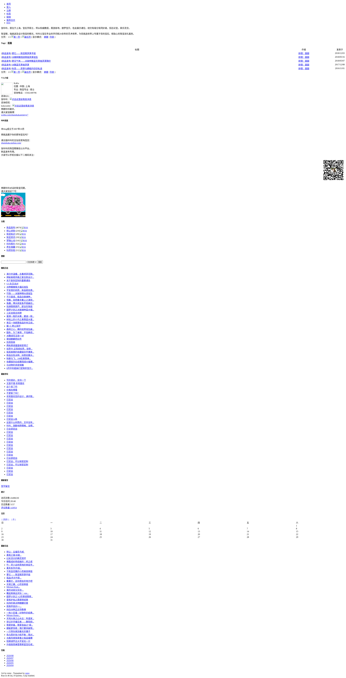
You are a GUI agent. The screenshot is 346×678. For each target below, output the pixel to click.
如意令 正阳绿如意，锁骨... (19, 349)
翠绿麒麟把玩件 (14, 339)
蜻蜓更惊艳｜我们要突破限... (20, 628)
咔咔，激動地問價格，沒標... (20, 426)
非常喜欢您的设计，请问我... (20, 396)
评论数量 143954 (9, 508)
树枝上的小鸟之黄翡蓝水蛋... (20, 319)
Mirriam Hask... (13, 587)
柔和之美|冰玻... (13, 555)
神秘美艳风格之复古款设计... (20, 277)
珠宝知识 (10, 234)
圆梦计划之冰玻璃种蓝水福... (20, 310)
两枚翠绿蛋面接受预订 (17, 345)
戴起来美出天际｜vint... (17, 593)
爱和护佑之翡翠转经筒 (17, 600)
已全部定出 (11, 429)
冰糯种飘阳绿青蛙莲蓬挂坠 (25, 57)
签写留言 (5, 486)
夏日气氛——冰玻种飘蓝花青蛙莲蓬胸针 (31, 61)
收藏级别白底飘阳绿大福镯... (20, 362)
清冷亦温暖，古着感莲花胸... (20, 274)
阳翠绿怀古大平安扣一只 (18, 641)
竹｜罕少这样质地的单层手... (20, 565)
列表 (52, 37)
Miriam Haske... (13, 615)
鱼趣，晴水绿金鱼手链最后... (20, 303)
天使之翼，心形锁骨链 (17, 584)
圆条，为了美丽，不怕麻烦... (20, 332)
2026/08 (10, 655)
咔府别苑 (10, 250)
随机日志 (4, 268)
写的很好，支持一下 (16, 380)
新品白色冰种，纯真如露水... (20, 355)
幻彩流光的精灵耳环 (16, 558)
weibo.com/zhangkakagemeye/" (14, 115)
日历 (3, 514)
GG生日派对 (12, 284)
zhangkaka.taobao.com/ (11, 143)
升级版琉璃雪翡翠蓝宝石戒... (20, 644)
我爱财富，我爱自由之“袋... (19, 625)
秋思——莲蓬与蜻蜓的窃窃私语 (27, 68)
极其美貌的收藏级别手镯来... (20, 352)
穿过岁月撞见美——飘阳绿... (20, 622)
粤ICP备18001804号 (10, 670)
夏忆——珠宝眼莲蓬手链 (24, 53)
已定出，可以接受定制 (17, 461)
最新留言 (4, 480)
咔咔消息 (4, 121)
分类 (3, 221)
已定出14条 (11, 419)
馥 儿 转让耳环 (13, 326)
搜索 (3, 256)
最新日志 (4, 546)
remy (27, 673)
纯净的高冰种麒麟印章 (17, 603)
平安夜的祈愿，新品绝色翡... (20, 290)
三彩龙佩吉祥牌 (14, 313)
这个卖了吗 (11, 387)
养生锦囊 (10, 247)
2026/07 (10, 658)
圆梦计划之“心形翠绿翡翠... (19, 596)
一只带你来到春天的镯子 (18, 631)
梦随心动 (10, 240)
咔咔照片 (10, 244)
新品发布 (6, 53)
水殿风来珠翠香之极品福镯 (19, 638)
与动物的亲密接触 (15, 365)
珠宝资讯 (10, 237)
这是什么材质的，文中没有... (20, 422)
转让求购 (10, 231)
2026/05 (10, 663)
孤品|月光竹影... (13, 578)
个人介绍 (4, 78)
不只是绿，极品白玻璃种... (19, 297)
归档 (3, 650)
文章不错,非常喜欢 (15, 383)
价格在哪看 (11, 390)
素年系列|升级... (13, 568)
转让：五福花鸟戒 (15, 552)
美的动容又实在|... (15, 590)
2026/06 (10, 660)
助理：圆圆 (303, 53)
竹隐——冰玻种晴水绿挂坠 (19, 293)
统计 (3, 492)
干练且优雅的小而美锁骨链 (19, 571)
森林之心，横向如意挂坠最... (20, 329)
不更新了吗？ (12, 393)
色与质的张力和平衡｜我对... (20, 635)
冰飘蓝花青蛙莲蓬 (20, 65)
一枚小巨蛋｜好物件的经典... (20, 613)
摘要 (46, 37)
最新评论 (4, 374)
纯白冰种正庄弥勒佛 (16, 609)
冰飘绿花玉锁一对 (15, 336)
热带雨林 (10, 342)
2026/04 (10, 665)
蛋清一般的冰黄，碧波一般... (20, 316)
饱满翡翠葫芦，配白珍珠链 (19, 306)
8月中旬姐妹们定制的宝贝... (19, 368)
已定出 (9, 400)
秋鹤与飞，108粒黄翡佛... (18, 358)
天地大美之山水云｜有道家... (20, 618)
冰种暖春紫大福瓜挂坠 (17, 287)
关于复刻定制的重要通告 (18, 280)
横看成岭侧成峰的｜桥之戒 (19, 561)
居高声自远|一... (13, 606)
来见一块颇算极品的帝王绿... (20, 323)
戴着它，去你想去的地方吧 (19, 581)
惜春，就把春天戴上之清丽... (20, 300)
